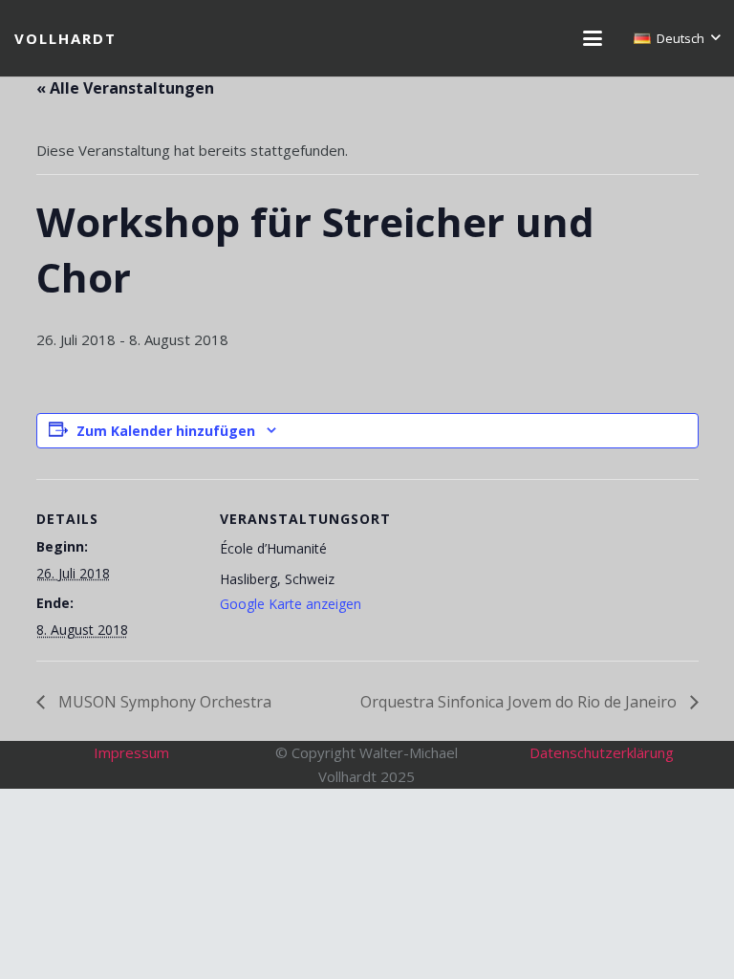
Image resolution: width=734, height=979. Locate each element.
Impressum (131, 752)
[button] (593, 38)
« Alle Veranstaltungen (125, 87)
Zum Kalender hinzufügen (165, 431)
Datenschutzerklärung (601, 752)
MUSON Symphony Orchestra (162, 701)
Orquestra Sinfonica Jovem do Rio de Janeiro (520, 701)
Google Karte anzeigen (290, 604)
